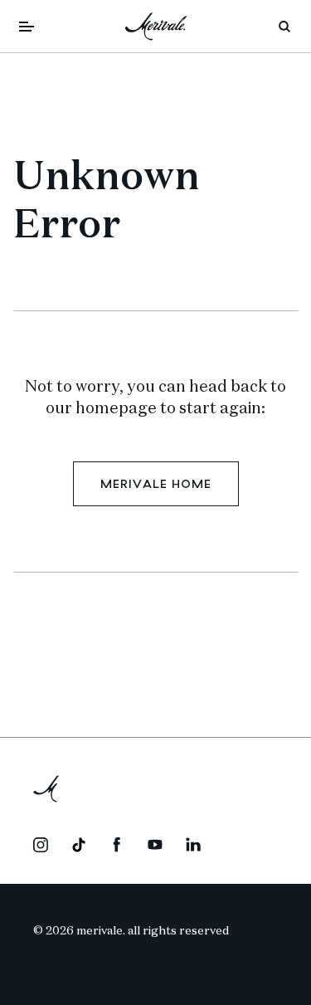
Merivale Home (155, 483)
